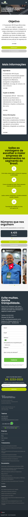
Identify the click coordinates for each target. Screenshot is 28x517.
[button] (14, 43)
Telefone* (6, 337)
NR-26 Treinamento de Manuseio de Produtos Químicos (11, 448)
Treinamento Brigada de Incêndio (9, 454)
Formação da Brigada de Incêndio (9, 445)
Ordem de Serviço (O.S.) (6, 475)
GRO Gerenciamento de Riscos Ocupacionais (11, 471)
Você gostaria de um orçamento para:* (13, 342)
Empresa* (6, 347)
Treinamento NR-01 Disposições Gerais (10, 460)
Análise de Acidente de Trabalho (8, 493)
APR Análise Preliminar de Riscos (8, 491)
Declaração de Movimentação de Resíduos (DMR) (12, 466)
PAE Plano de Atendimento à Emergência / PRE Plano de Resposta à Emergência (13, 478)
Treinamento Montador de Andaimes (9, 458)
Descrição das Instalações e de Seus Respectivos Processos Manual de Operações (12, 469)
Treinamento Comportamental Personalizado (11, 456)
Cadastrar (14, 360)
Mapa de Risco (4, 473)
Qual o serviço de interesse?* (11, 352)
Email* (5, 332)
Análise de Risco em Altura (7, 495)
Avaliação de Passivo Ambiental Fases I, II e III (11, 501)
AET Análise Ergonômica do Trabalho (9, 489)
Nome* (5, 327)
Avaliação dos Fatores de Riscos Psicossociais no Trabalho (12, 504)
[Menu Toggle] (26, 2)
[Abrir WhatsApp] (25, 513)
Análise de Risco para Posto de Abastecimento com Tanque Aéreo (13, 498)
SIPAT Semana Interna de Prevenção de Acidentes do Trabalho (13, 452)
